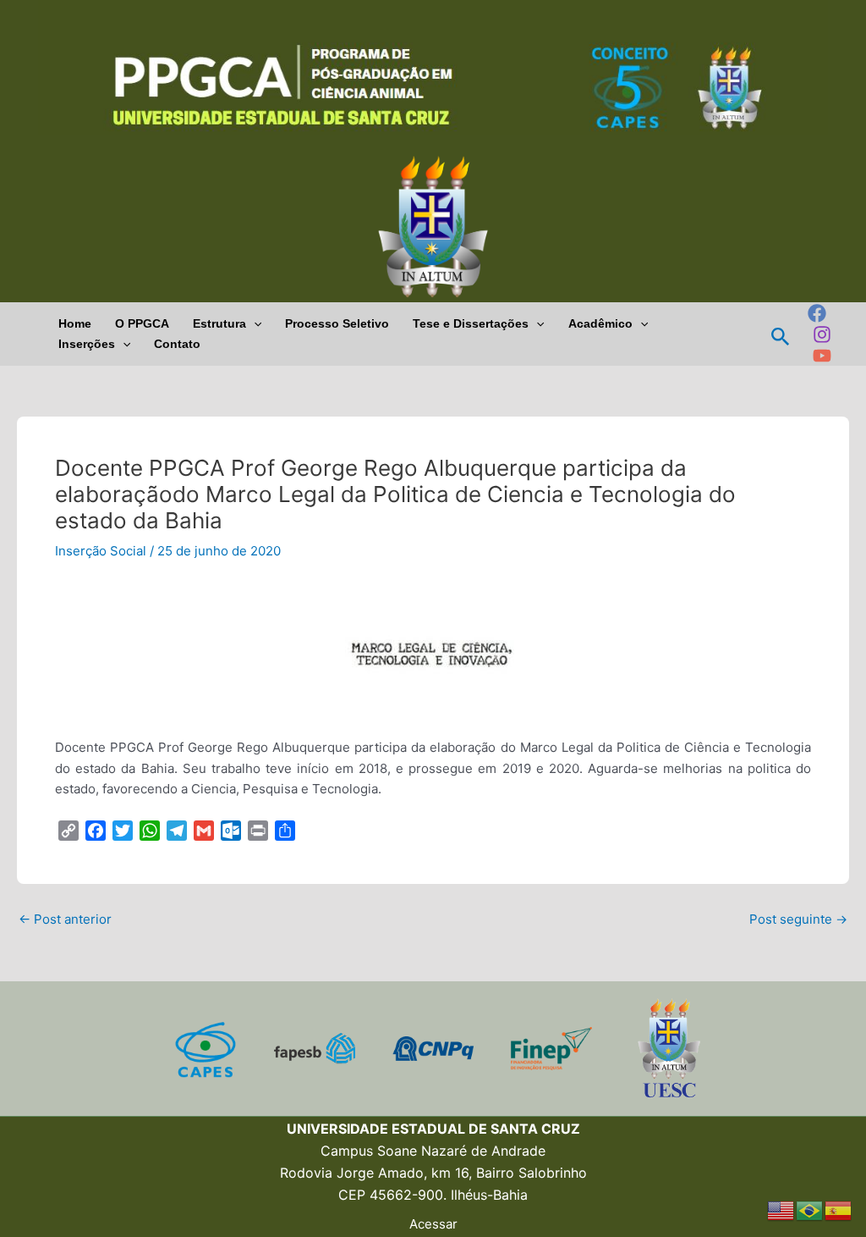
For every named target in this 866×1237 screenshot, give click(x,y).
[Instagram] (822, 334)
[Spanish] (839, 1209)
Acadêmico (600, 323)
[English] (781, 1209)
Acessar (433, 1224)
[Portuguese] (810, 1209)
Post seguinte (798, 919)
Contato (177, 344)
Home (74, 323)
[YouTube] (822, 355)
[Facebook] (817, 313)
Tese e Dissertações (471, 323)
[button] (253, 323)
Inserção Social (100, 551)
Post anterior (65, 919)
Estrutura (219, 323)
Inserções (86, 344)
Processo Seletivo (337, 323)
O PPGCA (142, 323)
